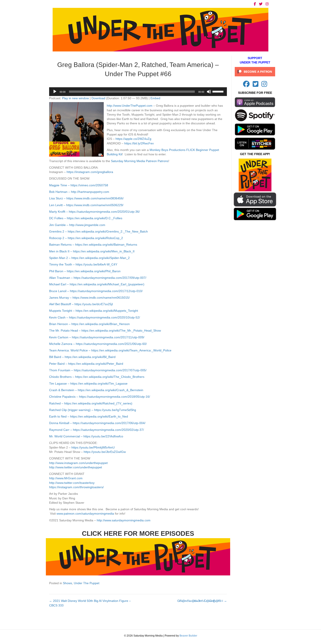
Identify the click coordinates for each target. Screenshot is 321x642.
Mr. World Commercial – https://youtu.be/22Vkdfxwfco (86, 436)
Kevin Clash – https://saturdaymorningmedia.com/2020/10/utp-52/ (94, 317)
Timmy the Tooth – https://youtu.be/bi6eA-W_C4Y (83, 264)
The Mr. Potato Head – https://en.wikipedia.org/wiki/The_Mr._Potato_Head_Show (105, 330)
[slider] (218, 91)
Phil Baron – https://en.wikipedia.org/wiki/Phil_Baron (85, 271)
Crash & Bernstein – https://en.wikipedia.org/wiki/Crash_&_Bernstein (96, 390)
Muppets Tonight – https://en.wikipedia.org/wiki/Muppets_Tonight (93, 310)
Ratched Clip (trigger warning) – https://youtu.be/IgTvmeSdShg (92, 410)
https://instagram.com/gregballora (90, 172)
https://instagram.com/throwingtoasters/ (76, 487)
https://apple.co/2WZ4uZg (133, 138)
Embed (155, 98)
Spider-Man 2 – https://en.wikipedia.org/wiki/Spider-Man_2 (89, 258)
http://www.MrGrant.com (66, 478)
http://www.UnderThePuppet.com (129, 105)
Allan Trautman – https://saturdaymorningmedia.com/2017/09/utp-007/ (97, 277)
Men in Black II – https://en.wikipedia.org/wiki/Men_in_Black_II (92, 251)
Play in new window (75, 98)
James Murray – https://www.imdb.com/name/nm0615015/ (89, 297)
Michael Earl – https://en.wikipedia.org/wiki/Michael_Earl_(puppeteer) (96, 284)
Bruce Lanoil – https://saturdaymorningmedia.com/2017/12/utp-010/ (96, 291)
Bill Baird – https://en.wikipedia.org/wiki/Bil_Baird (82, 357)
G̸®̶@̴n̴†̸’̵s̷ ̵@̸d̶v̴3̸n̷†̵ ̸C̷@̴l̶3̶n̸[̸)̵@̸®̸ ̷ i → (202, 601)
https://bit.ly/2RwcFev (139, 143)
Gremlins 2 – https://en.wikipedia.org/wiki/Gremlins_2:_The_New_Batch (98, 231)
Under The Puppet (86, 583)
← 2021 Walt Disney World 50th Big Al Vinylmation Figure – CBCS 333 (90, 603)
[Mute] (209, 91)
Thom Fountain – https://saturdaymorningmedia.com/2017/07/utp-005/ (98, 370)
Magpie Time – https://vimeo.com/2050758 (78, 185)
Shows (67, 583)
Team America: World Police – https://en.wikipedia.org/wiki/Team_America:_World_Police (110, 350)
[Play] (55, 91)
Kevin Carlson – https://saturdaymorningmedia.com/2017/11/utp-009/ (96, 337)
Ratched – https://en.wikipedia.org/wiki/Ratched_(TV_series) (90, 403)
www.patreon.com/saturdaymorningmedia (85, 513)
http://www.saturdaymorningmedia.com (123, 520)
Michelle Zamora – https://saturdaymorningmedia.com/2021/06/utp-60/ (98, 344)
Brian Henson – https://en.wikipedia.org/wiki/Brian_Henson (89, 324)
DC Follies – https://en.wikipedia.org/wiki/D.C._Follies (85, 218)
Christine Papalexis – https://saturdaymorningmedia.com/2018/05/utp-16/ (99, 396)
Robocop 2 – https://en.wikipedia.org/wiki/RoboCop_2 (86, 238)
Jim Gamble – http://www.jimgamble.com (77, 225)
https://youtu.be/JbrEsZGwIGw (105, 452)
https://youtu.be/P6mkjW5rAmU (93, 447)
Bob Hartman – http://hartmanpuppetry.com (79, 191)
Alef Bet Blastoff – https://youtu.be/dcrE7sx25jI (81, 304)
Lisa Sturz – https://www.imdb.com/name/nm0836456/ (86, 198)
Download (98, 98)
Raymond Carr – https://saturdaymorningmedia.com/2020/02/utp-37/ (96, 429)
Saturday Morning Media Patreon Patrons (139, 161)
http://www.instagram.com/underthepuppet (78, 463)
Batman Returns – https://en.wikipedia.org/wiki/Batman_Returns (93, 244)
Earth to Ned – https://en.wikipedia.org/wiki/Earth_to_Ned (88, 416)
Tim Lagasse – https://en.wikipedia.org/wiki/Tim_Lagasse (88, 383)
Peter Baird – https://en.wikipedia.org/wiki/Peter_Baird (86, 363)
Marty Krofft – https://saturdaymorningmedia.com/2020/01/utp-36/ (94, 211)
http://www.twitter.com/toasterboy (72, 482)
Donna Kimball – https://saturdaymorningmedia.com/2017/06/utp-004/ (97, 423)
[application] (138, 91)
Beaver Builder (188, 635)
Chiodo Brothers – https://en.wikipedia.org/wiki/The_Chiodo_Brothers (96, 376)
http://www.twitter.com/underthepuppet (75, 467)
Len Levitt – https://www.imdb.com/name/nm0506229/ (86, 205)
